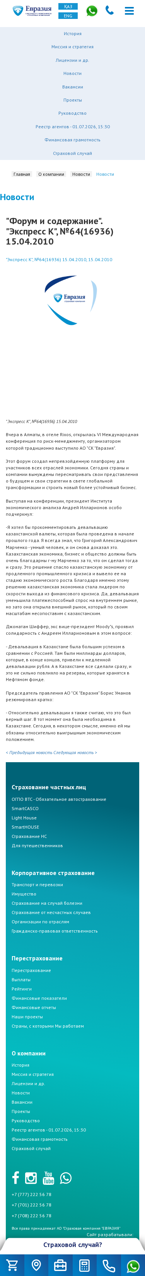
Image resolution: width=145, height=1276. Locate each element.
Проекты (72, 100)
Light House (24, 818)
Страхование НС (29, 836)
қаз (68, 6)
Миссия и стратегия (72, 46)
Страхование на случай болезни (47, 903)
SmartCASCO (25, 808)
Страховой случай (72, 153)
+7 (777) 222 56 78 (31, 1194)
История (73, 33)
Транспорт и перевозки (37, 884)
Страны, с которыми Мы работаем (48, 1026)
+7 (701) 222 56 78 (31, 1205)
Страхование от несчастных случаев (51, 912)
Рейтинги (22, 989)
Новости (72, 73)
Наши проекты (27, 1016)
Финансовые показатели (39, 998)
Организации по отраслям (40, 921)
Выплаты (21, 979)
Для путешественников (37, 845)
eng (68, 16)
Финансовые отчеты (34, 1007)
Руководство (72, 113)
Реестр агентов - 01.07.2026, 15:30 (73, 126)
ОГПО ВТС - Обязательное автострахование (59, 799)
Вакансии (72, 87)
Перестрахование (31, 970)
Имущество (24, 894)
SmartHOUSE (25, 827)
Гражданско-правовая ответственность (55, 931)
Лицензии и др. (72, 60)
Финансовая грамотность (72, 140)
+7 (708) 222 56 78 (31, 1215)
